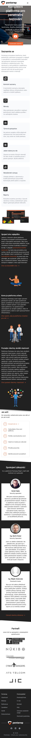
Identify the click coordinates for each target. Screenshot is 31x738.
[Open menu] (28, 3)
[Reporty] (5, 189)
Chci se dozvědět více (9, 266)
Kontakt (19, 704)
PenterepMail (21, 694)
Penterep (4, 694)
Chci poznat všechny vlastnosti (12, 382)
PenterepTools (21, 697)
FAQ (18, 707)
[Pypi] (20, 728)
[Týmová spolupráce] (5, 123)
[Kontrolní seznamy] (5, 78)
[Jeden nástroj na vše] (5, 145)
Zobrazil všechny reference (14, 615)
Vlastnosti (4, 697)
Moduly (3, 701)
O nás (19, 701)
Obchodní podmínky (23, 716)
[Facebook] (11, 728)
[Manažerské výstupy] (5, 167)
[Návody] (5, 101)
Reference (4, 704)
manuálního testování (9, 256)
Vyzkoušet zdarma (15, 43)
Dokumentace (5, 714)
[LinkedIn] (15, 728)
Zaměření (4, 707)
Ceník (3, 711)
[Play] (15, 36)
